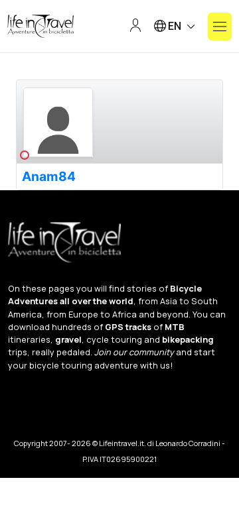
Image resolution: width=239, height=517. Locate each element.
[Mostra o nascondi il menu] (220, 26)
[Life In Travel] (40, 26)
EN (174, 26)
